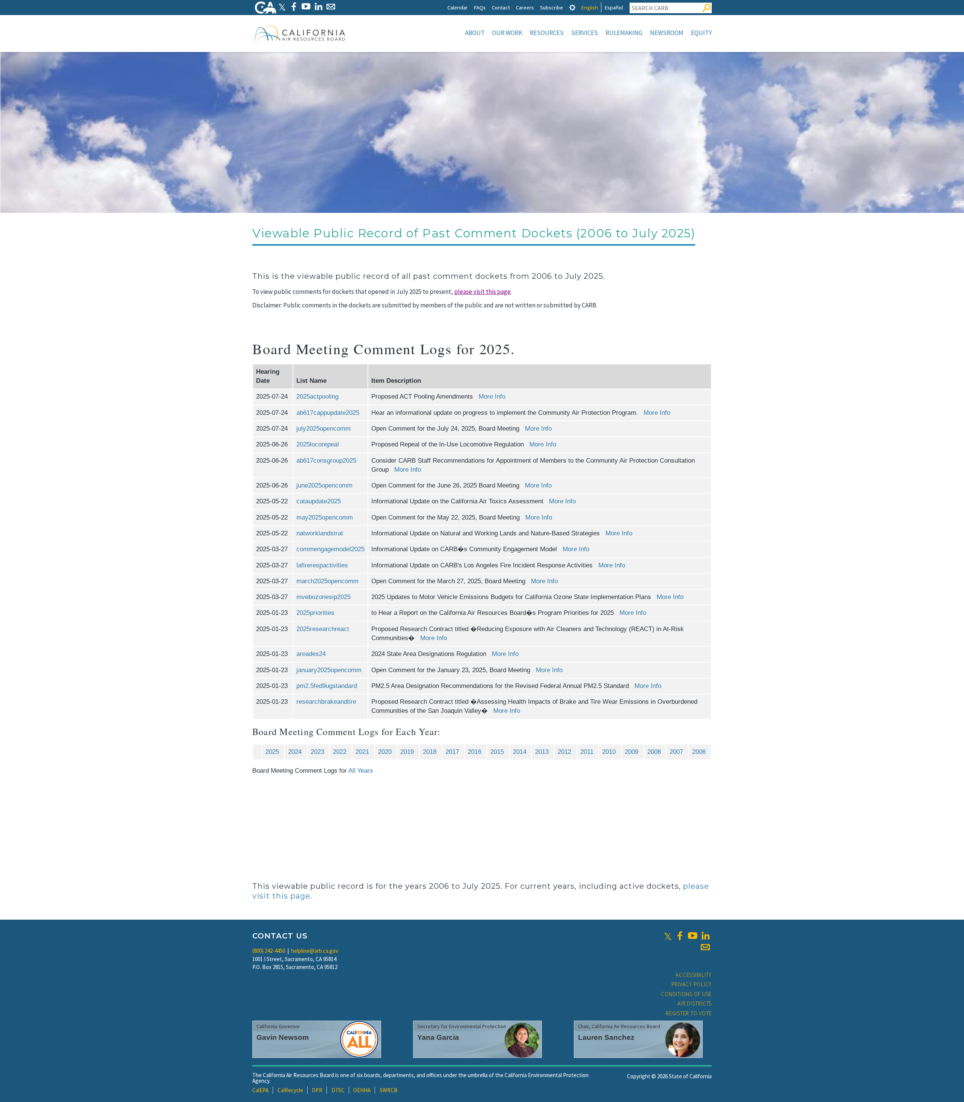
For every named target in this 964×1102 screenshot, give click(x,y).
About (475, 33)
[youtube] (692, 936)
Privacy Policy (691, 984)
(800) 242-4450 (268, 950)
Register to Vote (689, 1013)
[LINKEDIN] (318, 6)
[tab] (572, 7)
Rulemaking (624, 33)
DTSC (338, 1090)
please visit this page (482, 291)
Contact (501, 7)
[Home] (299, 32)
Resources (547, 33)
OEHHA (362, 1090)
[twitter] (668, 936)
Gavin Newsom (282, 1037)
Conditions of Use (686, 994)
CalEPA (260, 1090)
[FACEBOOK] (293, 6)
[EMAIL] (331, 6)
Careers (525, 7)
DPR (317, 1090)
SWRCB (389, 1090)
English (589, 7)
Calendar (457, 7)
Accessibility (694, 974)
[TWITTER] (282, 6)
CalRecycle (290, 1090)
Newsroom (666, 33)
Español (613, 7)
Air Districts (694, 1003)
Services (584, 33)
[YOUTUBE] (306, 6)
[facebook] (680, 936)
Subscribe (551, 7)
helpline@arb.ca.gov (314, 950)
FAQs (480, 7)
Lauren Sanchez (606, 1037)
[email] (705, 947)
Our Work (507, 33)
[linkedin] (705, 936)
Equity (701, 33)
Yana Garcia (438, 1037)
